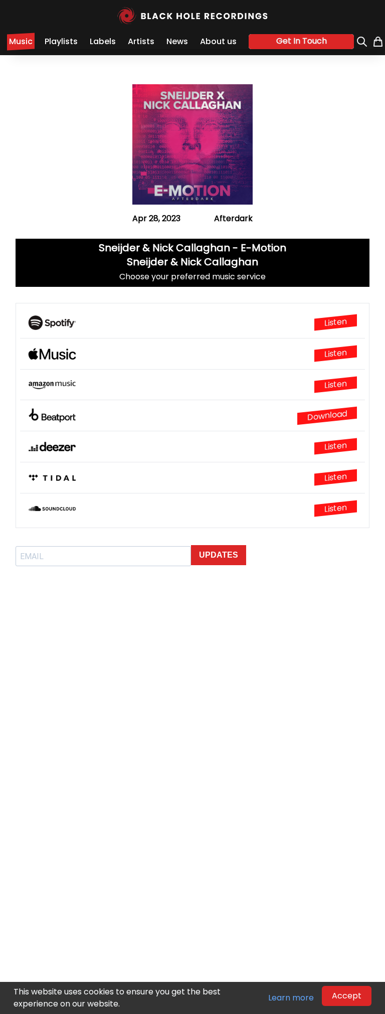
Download (327, 415)
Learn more (291, 997)
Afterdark (233, 218)
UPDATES (218, 555)
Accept (346, 995)
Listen (335, 322)
